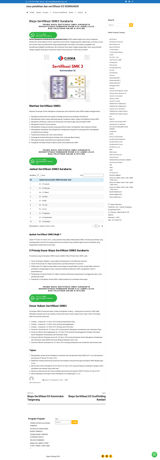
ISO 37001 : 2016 (114, 57)
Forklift (111, 55)
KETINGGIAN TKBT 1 (114, 78)
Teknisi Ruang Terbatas (115, 162)
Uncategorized (113, 172)
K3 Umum (112, 75)
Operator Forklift (114, 98)
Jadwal (38, 12)
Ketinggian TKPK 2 (114, 85)
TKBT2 (111, 167)
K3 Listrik (111, 70)
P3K (110, 116)
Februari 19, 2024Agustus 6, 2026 (53, 380)
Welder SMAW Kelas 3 (115, 197)
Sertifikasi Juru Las (114, 147)
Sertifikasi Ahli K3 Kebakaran (117, 139)
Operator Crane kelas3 (115, 96)
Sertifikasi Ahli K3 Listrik (115, 142)
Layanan (111, 88)
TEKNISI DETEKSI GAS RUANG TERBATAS (120, 160)
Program (46, 12)
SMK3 (66, 380)
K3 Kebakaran (113, 62)
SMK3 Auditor (113, 152)
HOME (32, 12)
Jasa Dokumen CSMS (115, 60)
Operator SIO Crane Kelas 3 (117, 109)
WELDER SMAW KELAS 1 (115, 192)
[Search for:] (118, 25)
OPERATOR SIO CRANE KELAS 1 (117, 103)
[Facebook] (126, 1)
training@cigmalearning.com (57, 2)
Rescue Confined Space (116, 136)
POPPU (111, 134)
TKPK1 (111, 170)
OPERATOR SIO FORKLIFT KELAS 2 (118, 114)
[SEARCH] (131, 25)
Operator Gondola (114, 101)
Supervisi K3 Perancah (115, 154)
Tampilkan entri (37, 175)
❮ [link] (92, 226)
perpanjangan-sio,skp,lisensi (117, 124)
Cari (56, 419)
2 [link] (99, 226)
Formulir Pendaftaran (60, 12)
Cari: (81, 175)
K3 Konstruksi (113, 65)
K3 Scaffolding (113, 73)
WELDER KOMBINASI (114, 175)
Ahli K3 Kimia (112, 39)
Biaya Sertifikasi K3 (114, 47)
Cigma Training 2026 (53, 456)
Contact (80, 12)
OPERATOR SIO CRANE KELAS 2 (117, 106)
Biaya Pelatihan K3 (114, 44)
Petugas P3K (112, 131)
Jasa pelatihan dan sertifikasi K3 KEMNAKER (52, 6)
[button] (37, 180)
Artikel (71, 12)
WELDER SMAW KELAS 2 (115, 194)
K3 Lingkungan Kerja (115, 67)
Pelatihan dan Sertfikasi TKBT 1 (118, 121)
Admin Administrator (35, 382)
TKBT (110, 165)
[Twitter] (129, 1)
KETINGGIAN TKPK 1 (114, 83)
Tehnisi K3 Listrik (114, 157)
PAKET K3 (111, 119)
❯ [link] (102, 226)
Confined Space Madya (116, 52)
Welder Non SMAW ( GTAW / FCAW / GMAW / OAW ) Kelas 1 (40, 445)
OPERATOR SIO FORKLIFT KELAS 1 (118, 111)
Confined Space (114, 49)
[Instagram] (132, 1)
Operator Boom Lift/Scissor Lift (117, 93)
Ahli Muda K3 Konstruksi (116, 42)
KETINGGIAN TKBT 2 (114, 80)
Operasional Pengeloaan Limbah (118, 91)
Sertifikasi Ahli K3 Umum (116, 144)
